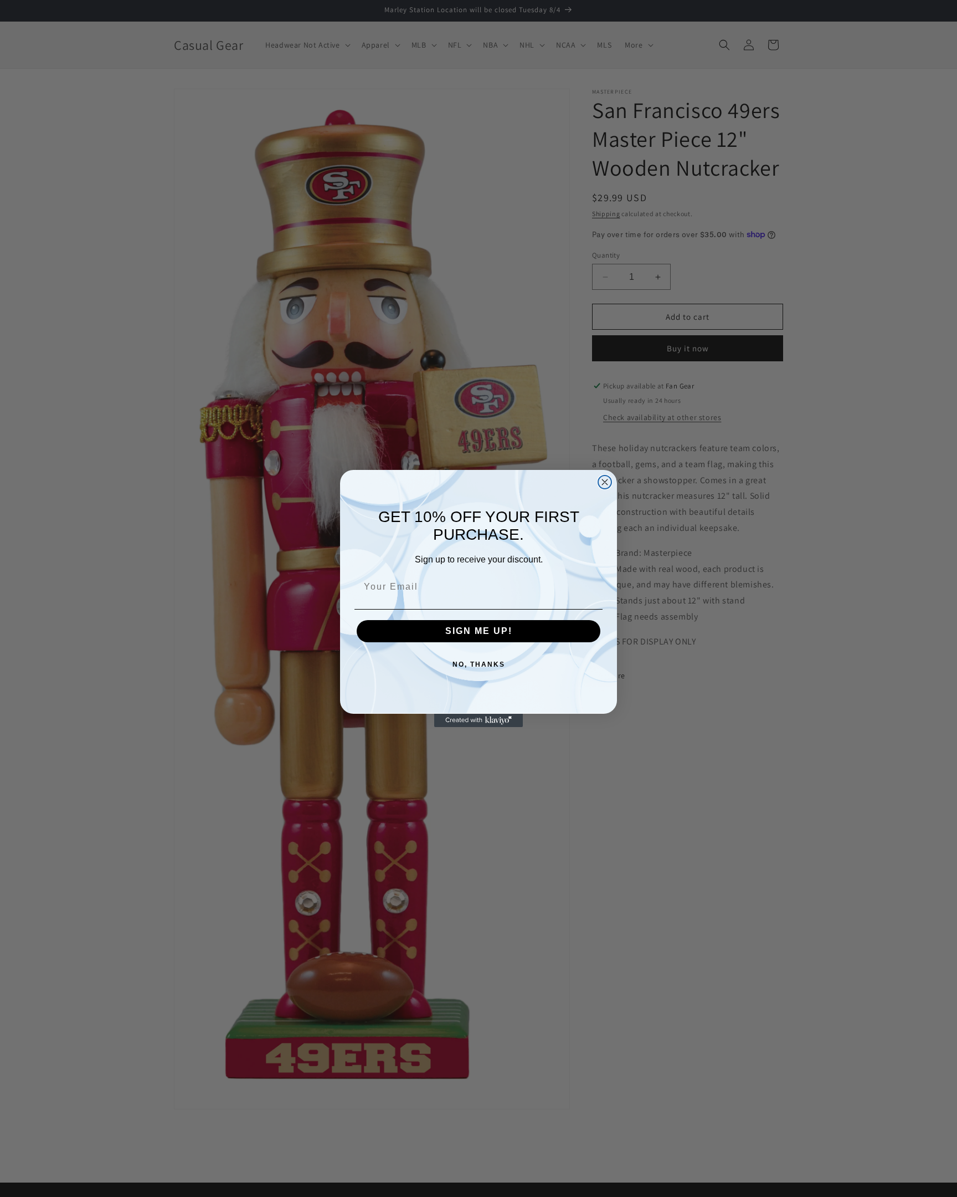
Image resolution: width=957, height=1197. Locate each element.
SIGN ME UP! (478, 631)
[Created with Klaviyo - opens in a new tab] (478, 720)
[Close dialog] (604, 482)
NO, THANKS (478, 664)
